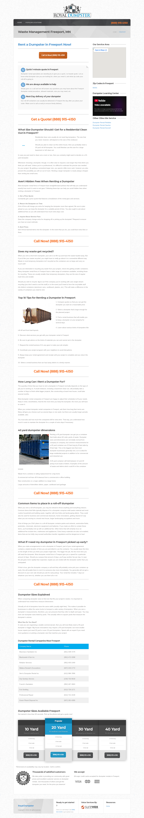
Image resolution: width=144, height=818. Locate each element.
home (115, 32)
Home (19, 22)
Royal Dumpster (26, 806)
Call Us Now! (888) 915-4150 (53, 55)
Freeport (122, 32)
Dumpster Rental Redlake (102, 122)
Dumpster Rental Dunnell (102, 128)
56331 (95, 88)
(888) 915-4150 (119, 22)
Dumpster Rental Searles (102, 125)
